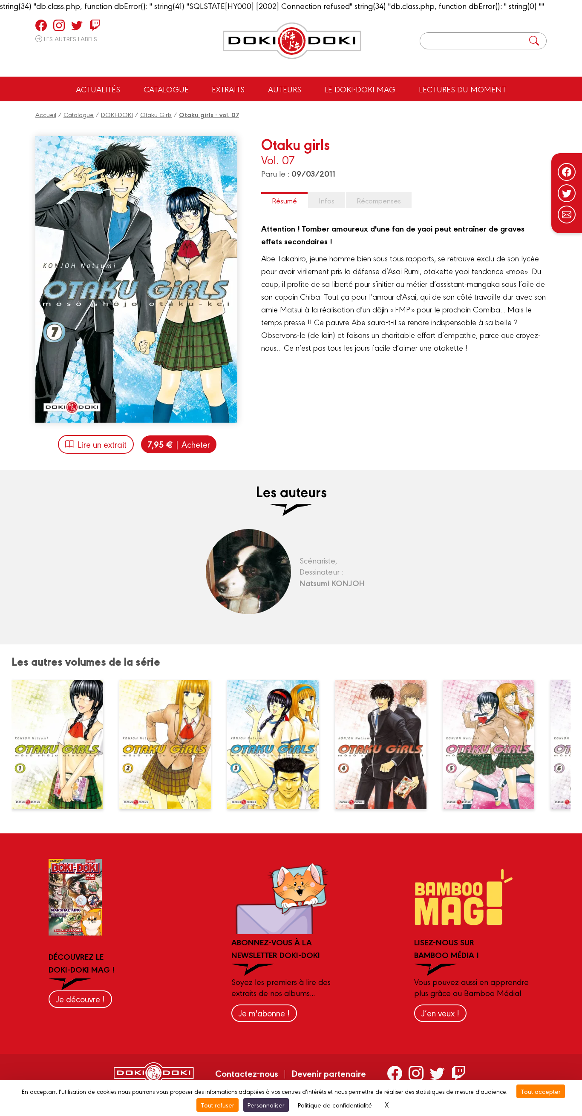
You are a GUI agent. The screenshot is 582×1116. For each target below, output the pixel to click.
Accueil (45, 114)
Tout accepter (541, 1091)
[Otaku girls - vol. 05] (493, 744)
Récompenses (379, 200)
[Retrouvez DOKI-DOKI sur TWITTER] (77, 25)
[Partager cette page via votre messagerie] (566, 214)
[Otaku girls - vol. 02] (170, 744)
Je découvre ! (80, 998)
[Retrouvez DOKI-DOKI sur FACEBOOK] (41, 25)
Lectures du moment (462, 88)
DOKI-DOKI (117, 114)
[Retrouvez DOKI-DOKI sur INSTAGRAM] (59, 25)
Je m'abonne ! (264, 1013)
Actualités (98, 88)
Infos (326, 200)
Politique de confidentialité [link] (335, 1104)
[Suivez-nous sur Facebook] (566, 172)
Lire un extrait (102, 444)
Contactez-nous (246, 1073)
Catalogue (166, 88)
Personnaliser (266, 1104)
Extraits (228, 88)
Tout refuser (217, 1104)
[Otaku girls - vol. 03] (277, 744)
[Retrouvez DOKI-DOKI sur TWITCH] (95, 25)
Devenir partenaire (328, 1073)
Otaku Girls (156, 114)
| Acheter (178, 444)
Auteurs (284, 88)
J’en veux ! (440, 1013)
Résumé (284, 200)
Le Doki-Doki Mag (359, 88)
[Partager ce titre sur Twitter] (566, 193)
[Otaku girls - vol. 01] (62, 744)
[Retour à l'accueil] (292, 41)
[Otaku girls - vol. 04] (385, 744)
